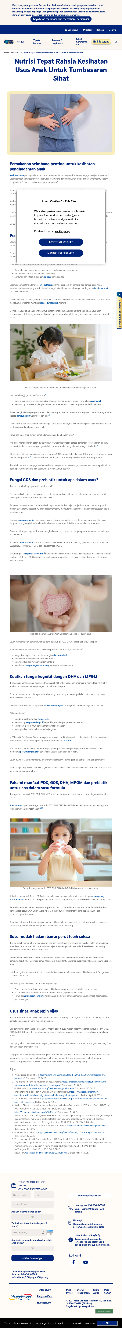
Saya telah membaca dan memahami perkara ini (61, 19)
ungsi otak (44, 719)
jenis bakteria (45, 284)
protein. (67, 740)
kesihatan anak (101, 288)
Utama (6, 52)
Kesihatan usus (17, 175)
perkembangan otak (30, 751)
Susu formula (16, 805)
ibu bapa (47, 276)
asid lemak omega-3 (54, 705)
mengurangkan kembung (37, 665)
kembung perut (24, 415)
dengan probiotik (26, 520)
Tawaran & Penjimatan (57, 41)
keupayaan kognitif (35, 722)
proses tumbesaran (49, 302)
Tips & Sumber (37, 41)
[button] (116, 41)
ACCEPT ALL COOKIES (61, 242)
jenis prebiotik (27, 542)
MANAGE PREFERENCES (61, 253)
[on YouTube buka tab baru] (85, 1262)
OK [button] (107, 1323)
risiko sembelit (60, 655)
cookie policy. (62, 231)
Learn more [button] (89, 1323)
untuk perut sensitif (33, 995)
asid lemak (96, 401)
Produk (20, 41)
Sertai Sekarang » (32, 1258)
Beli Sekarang (101, 41)
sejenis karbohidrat (34, 553)
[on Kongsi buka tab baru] (73, 1262)
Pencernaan (16, 52)
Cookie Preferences (104, 1311)
